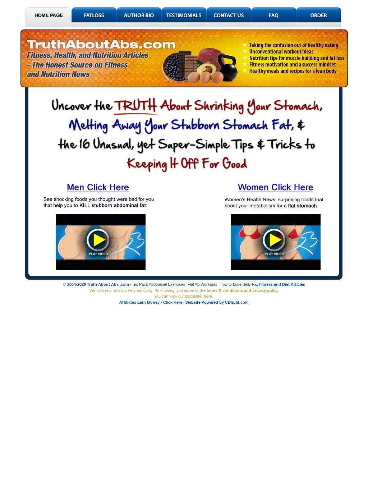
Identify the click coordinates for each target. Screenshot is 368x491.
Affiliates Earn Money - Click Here (151, 302)
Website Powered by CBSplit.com (217, 302)
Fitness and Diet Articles (282, 284)
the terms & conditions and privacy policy (239, 290)
